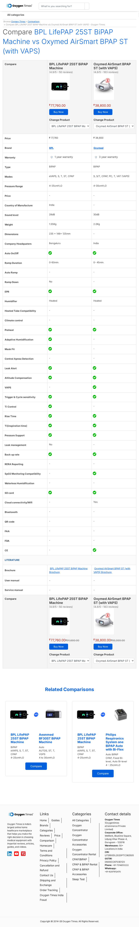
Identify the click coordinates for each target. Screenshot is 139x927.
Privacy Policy (48, 860)
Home (43, 820)
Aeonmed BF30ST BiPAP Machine (49, 738)
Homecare (46, 845)
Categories (46, 830)
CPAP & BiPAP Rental (84, 864)
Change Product (59, 119)
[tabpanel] (36, 738)
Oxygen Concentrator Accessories (80, 840)
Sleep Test (78, 879)
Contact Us (46, 875)
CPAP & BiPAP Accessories (80, 872)
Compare (36, 766)
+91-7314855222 (121, 865)
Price (57, 835)
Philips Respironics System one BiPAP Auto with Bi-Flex (115, 742)
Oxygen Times (18, 21)
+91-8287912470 (113, 871)
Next (135, 747)
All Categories (80, 820)
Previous (3, 747)
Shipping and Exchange (48, 882)
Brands (44, 825)
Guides (55, 820)
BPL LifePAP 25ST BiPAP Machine (20, 738)
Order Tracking (49, 890)
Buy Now (59, 111)
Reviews (45, 835)
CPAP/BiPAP (79, 859)
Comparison (33, 21)
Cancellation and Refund (50, 868)
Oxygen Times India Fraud (52, 897)
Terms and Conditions (46, 853)
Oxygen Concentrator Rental (84, 852)
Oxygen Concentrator (80, 828)
